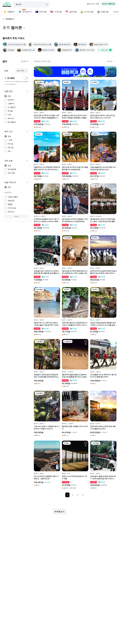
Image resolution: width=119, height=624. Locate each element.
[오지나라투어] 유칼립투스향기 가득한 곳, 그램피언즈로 (46, 477)
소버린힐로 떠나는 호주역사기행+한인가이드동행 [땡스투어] (103, 376)
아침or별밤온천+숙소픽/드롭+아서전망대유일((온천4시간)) (103, 168)
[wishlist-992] (114, 393)
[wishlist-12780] (86, 290)
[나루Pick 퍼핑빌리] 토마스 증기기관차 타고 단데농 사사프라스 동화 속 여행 (47, 220)
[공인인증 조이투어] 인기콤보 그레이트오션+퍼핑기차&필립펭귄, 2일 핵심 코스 (46, 116)
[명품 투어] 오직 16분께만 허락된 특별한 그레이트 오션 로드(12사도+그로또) (47, 168)
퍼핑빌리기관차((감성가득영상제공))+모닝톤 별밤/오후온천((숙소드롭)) (47, 376)
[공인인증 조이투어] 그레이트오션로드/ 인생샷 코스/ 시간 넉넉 (102, 116)
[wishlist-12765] (114, 341)
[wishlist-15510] (114, 238)
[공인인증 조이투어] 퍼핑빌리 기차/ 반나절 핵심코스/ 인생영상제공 (75, 220)
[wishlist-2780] (86, 341)
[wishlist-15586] (114, 443)
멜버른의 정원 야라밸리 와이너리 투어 (75, 427)
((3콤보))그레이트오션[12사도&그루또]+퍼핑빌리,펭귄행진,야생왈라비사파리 (75, 116)
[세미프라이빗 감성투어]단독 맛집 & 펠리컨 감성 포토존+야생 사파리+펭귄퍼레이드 (103, 272)
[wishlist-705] (57, 393)
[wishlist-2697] (114, 186)
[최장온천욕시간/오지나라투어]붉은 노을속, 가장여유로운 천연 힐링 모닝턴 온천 (102, 220)
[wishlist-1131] (57, 82)
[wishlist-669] (86, 82)
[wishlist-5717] (114, 134)
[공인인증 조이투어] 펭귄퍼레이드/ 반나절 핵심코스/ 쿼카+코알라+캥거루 (74, 272)
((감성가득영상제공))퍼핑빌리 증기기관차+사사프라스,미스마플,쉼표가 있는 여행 (103, 324)
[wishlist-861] (57, 134)
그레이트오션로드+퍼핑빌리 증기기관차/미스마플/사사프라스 (47, 427)
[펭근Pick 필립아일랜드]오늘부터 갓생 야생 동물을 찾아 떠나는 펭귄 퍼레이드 (74, 376)
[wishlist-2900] (57, 290)
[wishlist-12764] (57, 341)
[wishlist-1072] (86, 238)
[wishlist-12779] (114, 290)
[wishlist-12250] (57, 443)
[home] (7, 4)
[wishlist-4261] (86, 134)
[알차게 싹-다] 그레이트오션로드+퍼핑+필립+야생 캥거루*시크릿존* (47, 324)
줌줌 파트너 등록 (93, 4)
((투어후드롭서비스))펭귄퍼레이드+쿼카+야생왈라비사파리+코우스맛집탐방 (75, 324)
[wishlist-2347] (57, 186)
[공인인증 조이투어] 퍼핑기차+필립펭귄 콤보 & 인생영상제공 (75, 168)
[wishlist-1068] (114, 82)
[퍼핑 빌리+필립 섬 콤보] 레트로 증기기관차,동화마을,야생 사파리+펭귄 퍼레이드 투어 (103, 477)
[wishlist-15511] (57, 238)
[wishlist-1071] (86, 186)
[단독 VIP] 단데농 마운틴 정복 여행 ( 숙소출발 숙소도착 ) (103, 427)
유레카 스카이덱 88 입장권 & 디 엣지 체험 (74, 477)
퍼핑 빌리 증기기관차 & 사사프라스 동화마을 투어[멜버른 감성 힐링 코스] (46, 272)
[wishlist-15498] (86, 393)
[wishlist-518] (86, 443)
